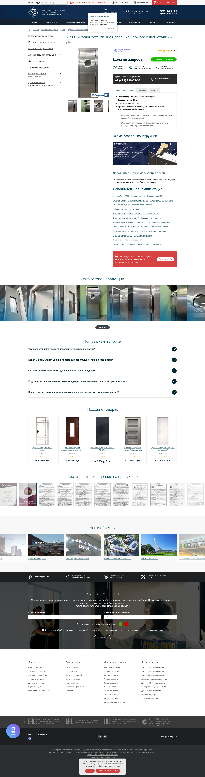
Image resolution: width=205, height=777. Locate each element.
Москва (104, 10)
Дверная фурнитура (36, 683)
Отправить (102, 637)
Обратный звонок (162, 79)
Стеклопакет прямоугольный (161, 200)
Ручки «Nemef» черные (161, 222)
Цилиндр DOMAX (119, 200)
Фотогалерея (52, 22)
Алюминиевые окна (111, 699)
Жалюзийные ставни (112, 667)
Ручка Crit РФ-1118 (142, 222)
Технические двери (148, 695)
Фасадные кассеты (111, 671)
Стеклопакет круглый (121, 205)
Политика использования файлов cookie (102, 755)
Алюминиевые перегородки (114, 702)
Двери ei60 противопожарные (153, 667)
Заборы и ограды (110, 687)
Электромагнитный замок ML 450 (126, 218)
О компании (134, 22)
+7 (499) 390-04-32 (167, 11)
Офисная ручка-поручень (137, 231)
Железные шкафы (111, 675)
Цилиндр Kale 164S (138, 196)
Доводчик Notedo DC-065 (122, 235)
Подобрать (163, 259)
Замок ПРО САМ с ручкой (140, 227)
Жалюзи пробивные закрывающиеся (127, 240)
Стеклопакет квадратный (138, 200)
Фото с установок (73, 679)
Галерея (102, 327)
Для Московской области (38, 675)
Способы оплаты (35, 667)
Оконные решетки (111, 683)
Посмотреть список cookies (108, 771)
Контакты (170, 22)
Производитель (72, 667)
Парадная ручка (119, 231)
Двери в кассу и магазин (151, 691)
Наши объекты (72, 683)
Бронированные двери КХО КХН (153, 687)
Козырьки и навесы (111, 691)
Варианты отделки (35, 687)
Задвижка (157, 244)
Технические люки (111, 695)
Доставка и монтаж (76, 22)
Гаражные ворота (111, 679)
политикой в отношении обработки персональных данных (90, 630)
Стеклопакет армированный (143, 205)
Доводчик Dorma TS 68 (143, 235)
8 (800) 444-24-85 (168, 13)
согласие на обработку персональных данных (142, 630)
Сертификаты (71, 671)
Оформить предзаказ (164, 59)
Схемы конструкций (74, 675)
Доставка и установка (37, 671)
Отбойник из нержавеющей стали (126, 209)
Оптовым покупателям (37, 679)
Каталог (34, 22)
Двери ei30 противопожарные (153, 671)
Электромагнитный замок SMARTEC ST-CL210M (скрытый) (135, 214)
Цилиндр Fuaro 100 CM (156, 196)
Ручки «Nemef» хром (121, 227)
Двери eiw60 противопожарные (153, 683)
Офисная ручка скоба (157, 231)
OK (90, 771)
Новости (153, 22)
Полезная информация (75, 687)
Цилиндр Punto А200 (121, 196)
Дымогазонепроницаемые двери (154, 679)
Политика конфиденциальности (102, 757)
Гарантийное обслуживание (39, 691)
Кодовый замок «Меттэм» (151, 218)
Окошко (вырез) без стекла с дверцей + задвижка (132, 244)
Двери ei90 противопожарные (153, 675)
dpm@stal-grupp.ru (169, 736)
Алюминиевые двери (149, 699)
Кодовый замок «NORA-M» (123, 222)
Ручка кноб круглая (160, 227)
